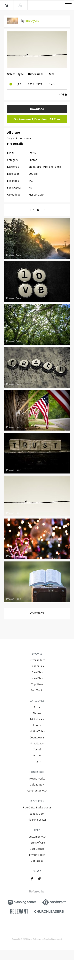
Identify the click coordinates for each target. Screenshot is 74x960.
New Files (37, 678)
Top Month (37, 690)
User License (37, 849)
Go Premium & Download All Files (37, 119)
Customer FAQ (37, 836)
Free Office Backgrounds (37, 807)
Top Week (37, 684)
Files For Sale (37, 666)
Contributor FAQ (37, 790)
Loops (37, 725)
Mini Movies (37, 719)
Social (37, 707)
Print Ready (37, 743)
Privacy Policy (37, 855)
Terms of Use (37, 842)
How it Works (37, 778)
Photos (37, 713)
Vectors (37, 755)
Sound (37, 749)
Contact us (37, 861)
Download (37, 109)
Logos (37, 761)
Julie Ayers (32, 21)
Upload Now (37, 784)
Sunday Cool (37, 813)
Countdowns (37, 737)
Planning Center (37, 819)
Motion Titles (37, 731)
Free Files (37, 672)
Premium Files (37, 660)
